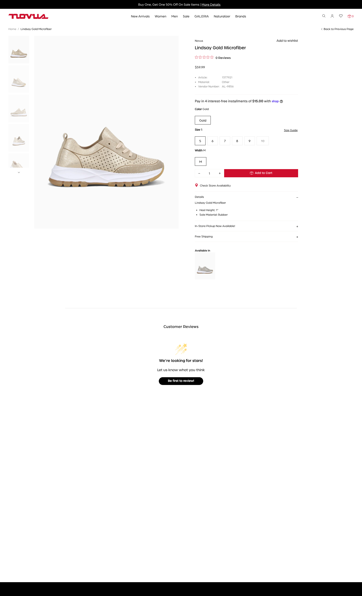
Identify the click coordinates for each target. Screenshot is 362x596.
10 (262, 141)
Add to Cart (263, 173)
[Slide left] (197, 266)
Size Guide (291, 130)
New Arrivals (140, 16)
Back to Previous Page (339, 29)
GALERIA (201, 16)
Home (12, 29)
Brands (240, 16)
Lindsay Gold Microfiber (36, 29)
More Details (211, 4)
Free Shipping (204, 236)
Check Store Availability (215, 185)
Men (174, 16)
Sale (186, 16)
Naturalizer (222, 16)
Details (199, 196)
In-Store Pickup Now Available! (215, 226)
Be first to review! (181, 381)
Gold (202, 120)
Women (160, 16)
